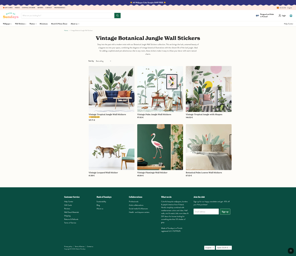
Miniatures (44, 23)
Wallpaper (7, 23)
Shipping (67, 215)
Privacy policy (68, 246)
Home (66, 30)
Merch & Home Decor (59, 23)
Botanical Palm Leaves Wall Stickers (204, 172)
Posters (32, 23)
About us (74, 23)
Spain (222, 248)
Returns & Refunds (71, 219)
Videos (17, 8)
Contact (48, 8)
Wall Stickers (20, 23)
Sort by (91, 61)
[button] (283, 8)
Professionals (59, 8)
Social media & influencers (138, 208)
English (208, 248)
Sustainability (101, 201)
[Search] (117, 15)
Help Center (288, 23)
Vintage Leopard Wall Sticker (103, 172)
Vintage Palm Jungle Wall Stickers (154, 114)
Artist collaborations (136, 205)
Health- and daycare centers (139, 212)
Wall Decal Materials (71, 212)
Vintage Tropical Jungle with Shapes (204, 114)
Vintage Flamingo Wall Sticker (152, 172)
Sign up (225, 211)
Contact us (90, 246)
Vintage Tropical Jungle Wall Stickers (107, 114)
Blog (98, 205)
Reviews (40, 8)
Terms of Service (70, 222)
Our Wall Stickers (28, 8)
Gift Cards (68, 205)
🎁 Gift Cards (7, 8)
